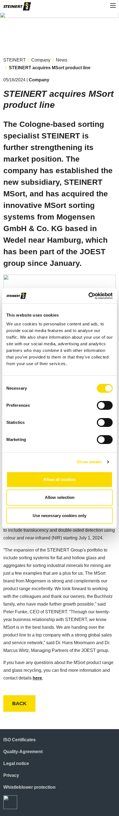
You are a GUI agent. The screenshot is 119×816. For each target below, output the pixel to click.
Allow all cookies (59, 479)
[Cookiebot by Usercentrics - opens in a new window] (88, 295)
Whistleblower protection (29, 787)
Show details (89, 461)
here (37, 678)
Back (19, 703)
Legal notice (16, 763)
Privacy (11, 775)
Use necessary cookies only (59, 515)
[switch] (105, 405)
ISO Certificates (19, 739)
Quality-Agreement (23, 751)
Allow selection (59, 497)
